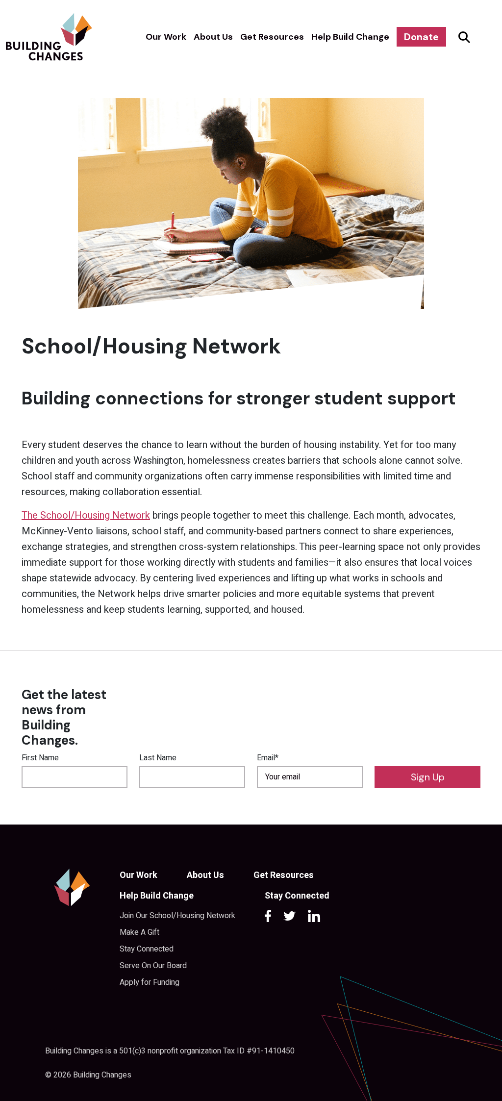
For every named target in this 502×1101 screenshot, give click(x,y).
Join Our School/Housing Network (177, 916)
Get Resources (272, 37)
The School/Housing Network (86, 515)
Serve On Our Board (153, 966)
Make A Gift (139, 932)
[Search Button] (463, 37)
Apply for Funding (149, 982)
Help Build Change (350, 37)
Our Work (166, 37)
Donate (421, 36)
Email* (267, 758)
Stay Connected (147, 949)
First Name (40, 758)
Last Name (157, 758)
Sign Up (428, 777)
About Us (213, 37)
